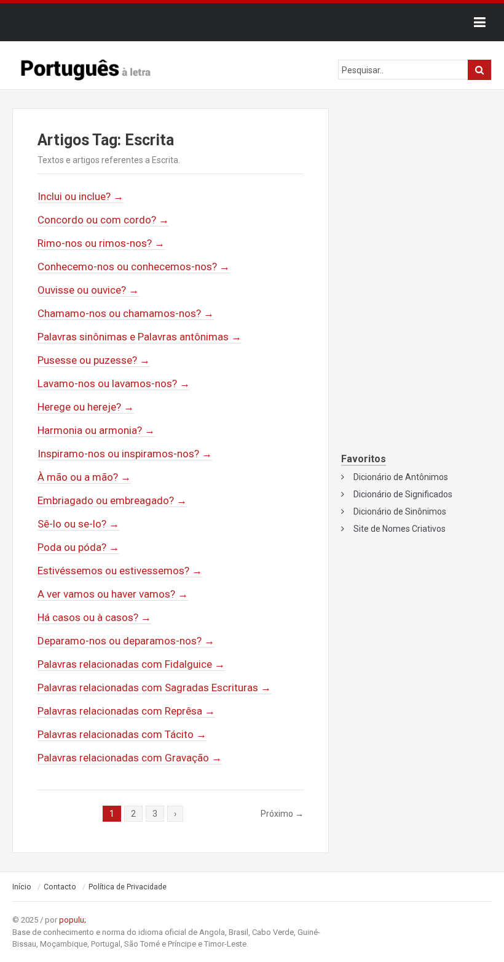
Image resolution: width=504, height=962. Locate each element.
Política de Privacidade (128, 887)
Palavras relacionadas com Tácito (122, 734)
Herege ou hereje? (85, 407)
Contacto (60, 887)
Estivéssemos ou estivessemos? (119, 570)
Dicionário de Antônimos (400, 477)
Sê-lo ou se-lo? (78, 524)
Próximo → (282, 814)
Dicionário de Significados (402, 494)
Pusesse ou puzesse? (93, 360)
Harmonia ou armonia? (96, 430)
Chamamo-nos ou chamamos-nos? (125, 313)
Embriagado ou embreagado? (112, 500)
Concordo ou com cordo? (103, 220)
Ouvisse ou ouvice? (88, 290)
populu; (72, 919)
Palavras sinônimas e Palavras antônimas (139, 337)
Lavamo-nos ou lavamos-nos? (113, 383)
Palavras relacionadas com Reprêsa (126, 711)
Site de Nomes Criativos (399, 529)
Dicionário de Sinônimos (399, 511)
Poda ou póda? (78, 547)
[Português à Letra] (86, 67)
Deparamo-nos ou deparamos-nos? (126, 641)
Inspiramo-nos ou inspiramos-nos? (124, 453)
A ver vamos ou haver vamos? (112, 594)
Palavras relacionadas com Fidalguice (131, 664)
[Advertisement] (416, 189)
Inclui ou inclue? (80, 196)
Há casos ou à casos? (94, 617)
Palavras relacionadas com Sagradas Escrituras (154, 687)
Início (21, 887)
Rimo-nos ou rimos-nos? (101, 243)
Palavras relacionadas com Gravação (129, 758)
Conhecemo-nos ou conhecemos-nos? (133, 266)
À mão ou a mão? (84, 477)
